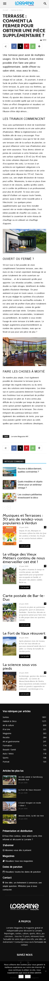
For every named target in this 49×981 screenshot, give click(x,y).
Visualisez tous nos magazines (19, 861)
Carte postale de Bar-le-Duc (24, 597)
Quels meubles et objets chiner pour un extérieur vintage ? (30, 484)
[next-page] (8, 507)
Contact (7, 878)
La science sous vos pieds (20, 666)
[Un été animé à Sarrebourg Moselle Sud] (9, 780)
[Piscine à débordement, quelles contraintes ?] (9, 471)
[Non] (45, 971)
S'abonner (8, 845)
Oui (21, 976)
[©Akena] (24, 241)
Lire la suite (25, 546)
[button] (4, 3)
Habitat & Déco (17, 10)
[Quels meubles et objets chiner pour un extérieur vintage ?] (9, 484)
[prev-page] (4, 507)
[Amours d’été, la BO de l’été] (9, 819)
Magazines (8, 856)
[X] (20, 46)
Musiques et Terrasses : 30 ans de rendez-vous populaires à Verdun (23, 519)
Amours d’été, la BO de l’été (31, 816)
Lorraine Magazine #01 (19, 436)
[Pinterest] (26, 46)
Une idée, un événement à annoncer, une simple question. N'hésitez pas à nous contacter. (22, 886)
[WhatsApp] (33, 46)
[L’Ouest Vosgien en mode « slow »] (9, 806)
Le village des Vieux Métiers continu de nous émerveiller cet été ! (24, 558)
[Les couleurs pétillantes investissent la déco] (9, 497)
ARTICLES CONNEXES (14, 461)
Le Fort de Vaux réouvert (24, 633)
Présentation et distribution (18, 831)
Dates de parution (12, 867)
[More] (39, 46)
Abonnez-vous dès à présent (17, 850)
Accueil (5, 10)
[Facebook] (14, 46)
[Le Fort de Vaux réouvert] (9, 793)
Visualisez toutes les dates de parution (23, 872)
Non (28, 976)
